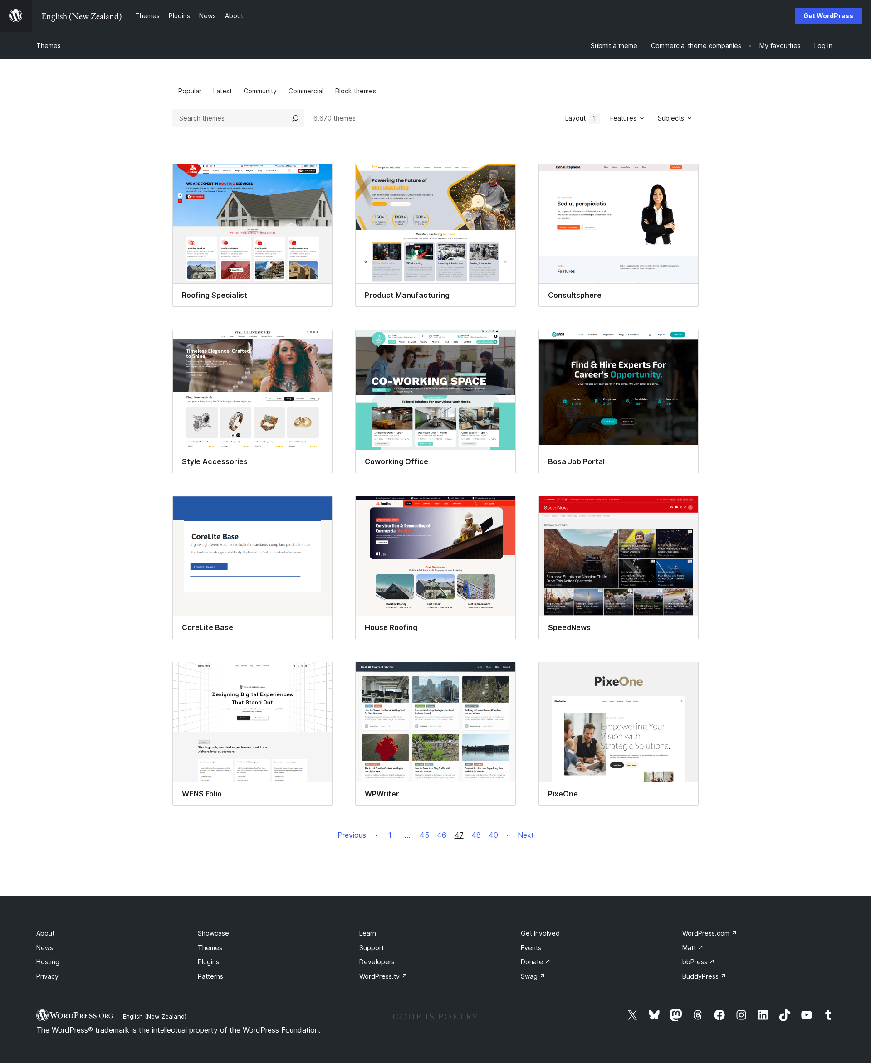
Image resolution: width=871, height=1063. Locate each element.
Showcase (213, 933)
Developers (377, 962)
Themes (48, 45)
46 (441, 835)
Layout (580, 118)
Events (531, 947)
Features (623, 118)
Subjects (671, 118)
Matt (693, 947)
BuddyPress (704, 976)
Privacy (47, 976)
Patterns (210, 976)
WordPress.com (709, 933)
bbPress (698, 962)
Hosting (47, 962)
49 (493, 835)
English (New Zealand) (154, 1016)
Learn (367, 933)
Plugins (208, 962)
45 (424, 835)
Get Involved (540, 933)
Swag (533, 976)
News (44, 947)
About (45, 933)
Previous (352, 835)
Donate (536, 962)
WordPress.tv (383, 976)
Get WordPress (828, 15)
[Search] (295, 118)
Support (371, 947)
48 (476, 835)
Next (526, 835)
